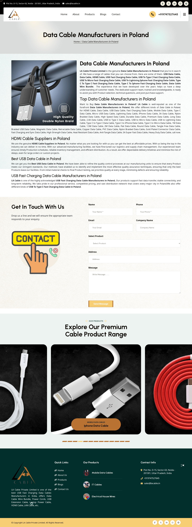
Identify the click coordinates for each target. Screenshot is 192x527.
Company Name (144, 220)
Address (92, 252)
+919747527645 (168, 14)
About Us (62, 475)
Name (91, 204)
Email (91, 220)
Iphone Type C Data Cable (96, 425)
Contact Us (63, 489)
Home (64, 14)
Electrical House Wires (103, 496)
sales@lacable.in (72, 3)
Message (92, 268)
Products (90, 14)
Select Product (95, 236)
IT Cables (97, 484)
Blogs (103, 14)
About (76, 14)
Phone (139, 204)
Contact (116, 14)
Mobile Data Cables (102, 472)
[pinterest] (186, 3)
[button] (64, 441)
